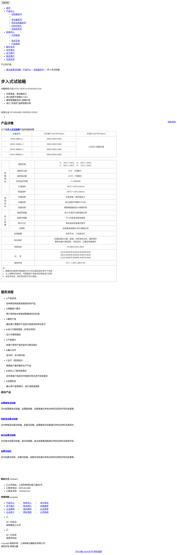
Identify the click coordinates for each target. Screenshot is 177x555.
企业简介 (10, 512)
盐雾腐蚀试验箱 (8, 403)
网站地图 (27, 512)
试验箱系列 (16, 14)
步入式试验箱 (13, 129)
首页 (8, 8)
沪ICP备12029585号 (84, 551)
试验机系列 (16, 29)
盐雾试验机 (6, 451)
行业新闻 (15, 44)
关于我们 (10, 53)
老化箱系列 (16, 20)
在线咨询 (10, 59)
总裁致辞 (44, 506)
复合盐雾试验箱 (13, 70)
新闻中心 (10, 32)
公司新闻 (15, 35)
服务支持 (10, 47)
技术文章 (15, 41)
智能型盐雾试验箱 (9, 419)
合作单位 (10, 50)
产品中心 (10, 11)
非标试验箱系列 (18, 23)
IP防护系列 (16, 26)
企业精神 (10, 509)
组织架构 (27, 509)
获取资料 (172, 122)
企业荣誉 (44, 509)
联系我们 (10, 56)
